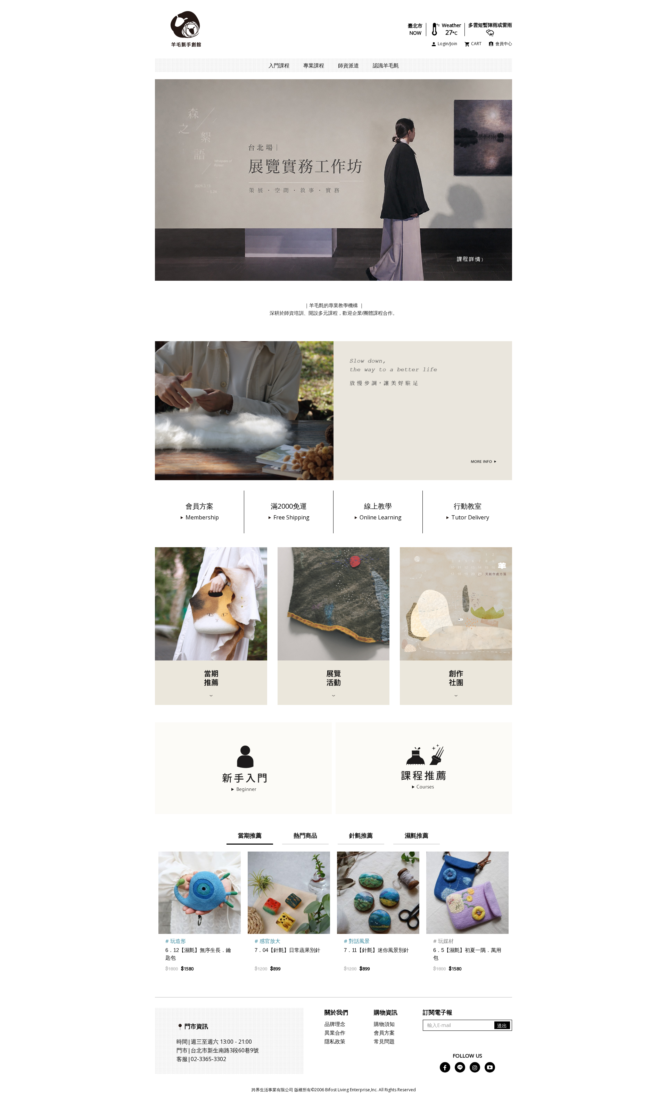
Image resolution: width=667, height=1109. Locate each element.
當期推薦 (250, 835)
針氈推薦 (361, 835)
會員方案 (384, 1032)
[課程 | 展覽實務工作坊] (333, 179)
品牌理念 (334, 1023)
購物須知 (384, 1023)
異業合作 (334, 1032)
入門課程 (279, 65)
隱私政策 (334, 1041)
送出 (502, 1025)
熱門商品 (305, 835)
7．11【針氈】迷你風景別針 (376, 950)
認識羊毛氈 (386, 65)
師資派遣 (348, 65)
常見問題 (384, 1041)
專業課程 (313, 65)
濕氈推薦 (416, 835)
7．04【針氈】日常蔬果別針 (287, 950)
